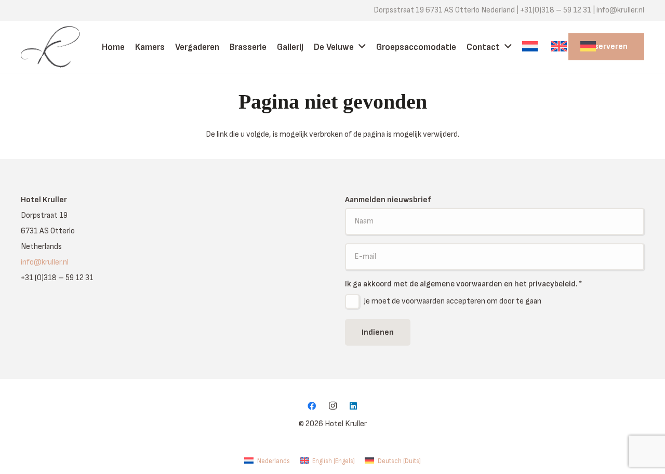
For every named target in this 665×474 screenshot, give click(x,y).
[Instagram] (332, 406)
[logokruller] (59, 47)
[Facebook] (311, 406)
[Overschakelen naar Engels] (560, 47)
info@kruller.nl (45, 262)
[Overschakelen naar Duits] (589, 47)
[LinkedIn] (353, 406)
